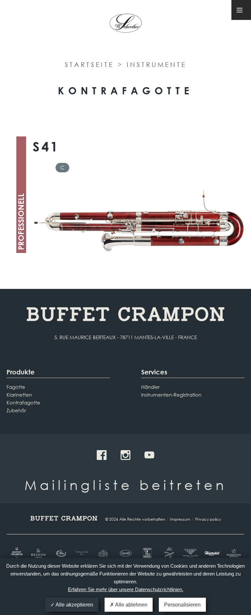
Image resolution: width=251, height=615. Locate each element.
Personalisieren (182, 604)
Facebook (102, 455)
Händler (150, 387)
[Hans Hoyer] (104, 553)
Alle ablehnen (130, 604)
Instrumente (157, 64)
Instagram (125, 455)
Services (154, 372)
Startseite (89, 64)
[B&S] (60, 553)
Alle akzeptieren (74, 604)
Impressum (180, 519)
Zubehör (16, 410)
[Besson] (39, 553)
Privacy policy (208, 519)
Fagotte (16, 387)
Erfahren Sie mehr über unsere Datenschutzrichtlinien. (125, 589)
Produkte (21, 372)
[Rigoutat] (212, 553)
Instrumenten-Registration (171, 394)
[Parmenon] (233, 553)
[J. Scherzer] (168, 553)
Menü (241, 10)
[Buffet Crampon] (17, 553)
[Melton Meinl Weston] (147, 553)
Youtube (149, 455)
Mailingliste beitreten (126, 485)
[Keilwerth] (125, 553)
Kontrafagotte (23, 402)
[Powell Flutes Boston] (190, 553)
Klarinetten (19, 394)
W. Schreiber (125, 25)
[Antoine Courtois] (82, 553)
